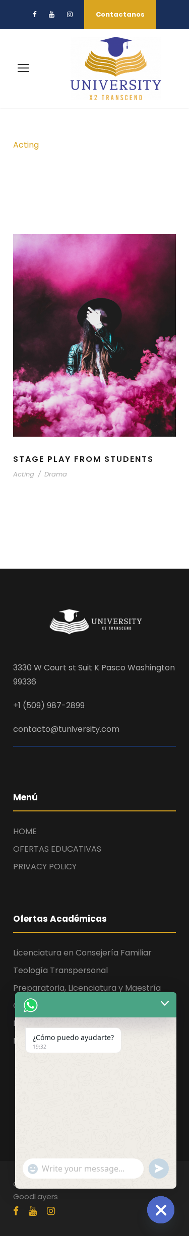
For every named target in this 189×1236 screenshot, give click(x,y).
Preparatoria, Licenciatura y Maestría (87, 988)
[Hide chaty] (160, 1209)
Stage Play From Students (83, 459)
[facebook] (34, 14)
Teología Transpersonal (60, 970)
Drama (55, 474)
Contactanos (120, 14)
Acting (23, 474)
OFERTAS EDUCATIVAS (57, 849)
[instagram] (70, 14)
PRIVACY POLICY (45, 866)
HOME (25, 831)
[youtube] (51, 14)
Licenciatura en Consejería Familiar (82, 952)
